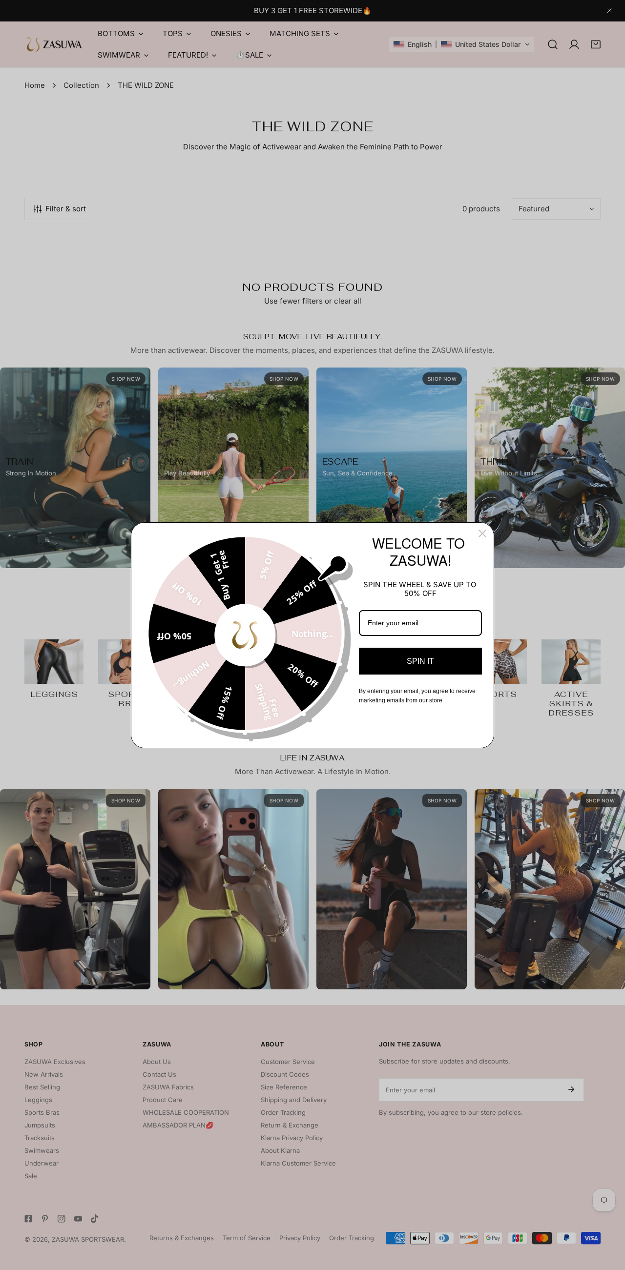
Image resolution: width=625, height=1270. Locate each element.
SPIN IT (420, 661)
